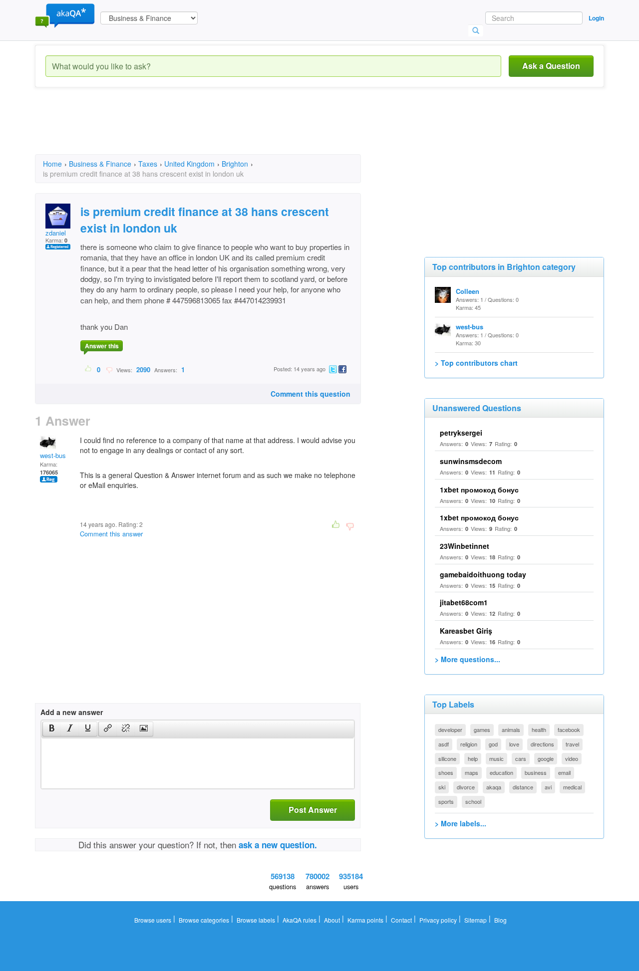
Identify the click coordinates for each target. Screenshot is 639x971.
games (482, 729)
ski (441, 787)
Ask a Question (551, 65)
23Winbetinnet (464, 546)
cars (520, 758)
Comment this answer (111, 533)
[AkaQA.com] (64, 14)
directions (542, 744)
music (496, 758)
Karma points (365, 920)
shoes (445, 772)
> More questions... (467, 659)
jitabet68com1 (464, 602)
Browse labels (256, 920)
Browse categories (204, 920)
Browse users (152, 920)
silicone (447, 758)
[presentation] (52, 729)
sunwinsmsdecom (471, 461)
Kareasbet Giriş (466, 631)
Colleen (467, 291)
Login (596, 17)
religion (468, 744)
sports (446, 801)
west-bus (53, 455)
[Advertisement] (216, 129)
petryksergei (461, 433)
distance (523, 787)
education (501, 772)
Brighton (235, 164)
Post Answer (313, 809)
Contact (401, 920)
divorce (466, 787)
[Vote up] (88, 369)
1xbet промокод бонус (479, 489)
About (332, 920)
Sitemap (475, 920)
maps (471, 772)
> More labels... (460, 823)
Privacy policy (438, 920)
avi (548, 787)
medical (572, 787)
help (473, 758)
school (473, 801)
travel (572, 744)
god (493, 744)
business (536, 772)
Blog (500, 920)
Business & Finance (100, 164)
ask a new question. (278, 845)
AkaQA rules (300, 920)
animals (511, 729)
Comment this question (310, 394)
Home (52, 164)
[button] (51, 729)
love (514, 744)
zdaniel (55, 233)
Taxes (147, 164)
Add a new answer (71, 712)
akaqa (493, 787)
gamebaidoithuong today (483, 574)
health (539, 729)
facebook (569, 729)
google (546, 758)
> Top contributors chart (476, 363)
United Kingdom (189, 164)
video (571, 758)
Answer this (102, 345)
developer (450, 729)
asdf (443, 744)
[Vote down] (109, 369)
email (564, 772)
